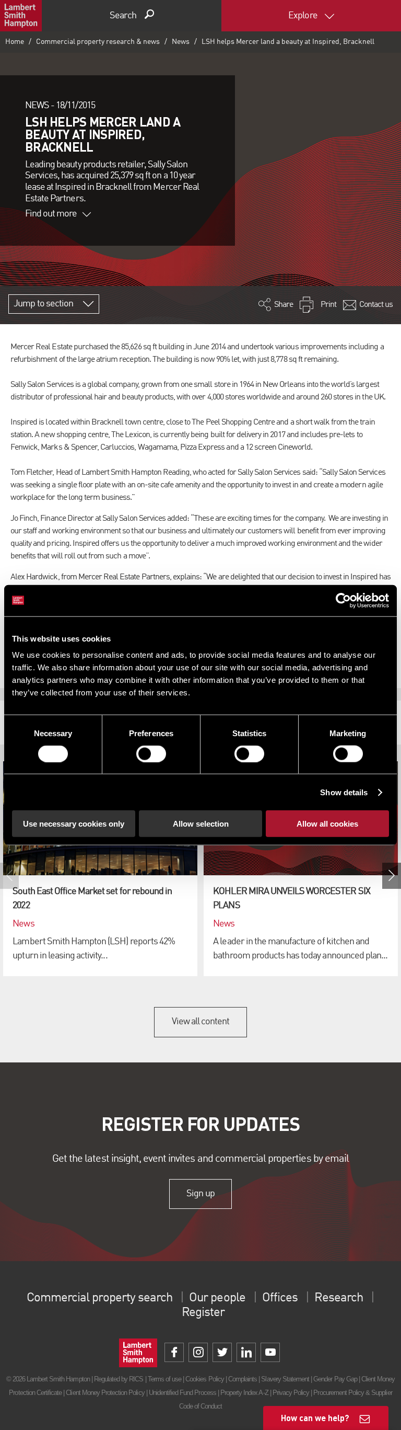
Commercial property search (99, 1298)
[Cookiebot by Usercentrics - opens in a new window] (343, 600)
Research (338, 1298)
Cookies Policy (204, 1379)
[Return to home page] (21, 15)
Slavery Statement (285, 1379)
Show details (344, 791)
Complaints (242, 1379)
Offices (280, 1298)
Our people (217, 1298)
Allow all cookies (327, 823)
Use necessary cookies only (73, 823)
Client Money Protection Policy (105, 1393)
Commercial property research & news (98, 41)
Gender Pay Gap (335, 1379)
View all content (201, 1021)
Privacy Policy (291, 1393)
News (181, 41)
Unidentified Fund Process (182, 1393)
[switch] (151, 753)
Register (203, 1313)
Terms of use (164, 1379)
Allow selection (201, 823)
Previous (9, 876)
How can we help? (315, 1417)
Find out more (51, 214)
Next (391, 876)
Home (14, 41)
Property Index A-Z (244, 1393)
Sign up (200, 1193)
